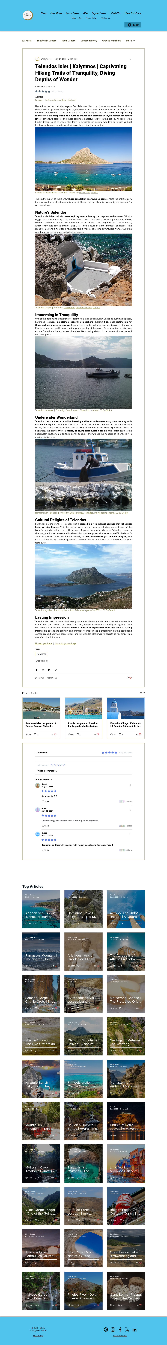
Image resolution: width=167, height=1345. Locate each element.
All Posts (26, 40)
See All (142, 692)
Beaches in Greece (46, 40)
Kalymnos (41, 654)
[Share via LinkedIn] (49, 669)
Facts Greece (69, 40)
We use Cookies (120, 1335)
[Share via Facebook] (36, 669)
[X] (127, 1329)
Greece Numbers (111, 40)
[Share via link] (55, 669)
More (129, 40)
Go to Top (38, 1335)
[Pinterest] (106, 1329)
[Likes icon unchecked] (43, 801)
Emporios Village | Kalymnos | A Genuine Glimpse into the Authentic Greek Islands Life (125, 724)
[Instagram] (113, 1329)
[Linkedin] (134, 1329)
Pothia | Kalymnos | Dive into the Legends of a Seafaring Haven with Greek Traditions (83, 724)
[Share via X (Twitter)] (43, 669)
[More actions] (130, 58)
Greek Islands (42, 661)
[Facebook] (120, 1329)
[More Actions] (130, 785)
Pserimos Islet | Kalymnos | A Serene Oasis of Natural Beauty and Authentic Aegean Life (41, 724)
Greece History (89, 40)
